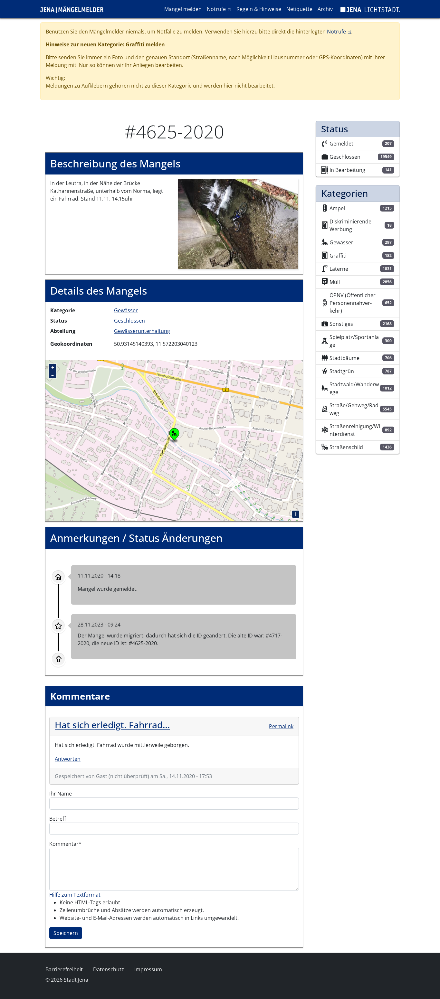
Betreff (57, 818)
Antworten (68, 758)
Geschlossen (129, 320)
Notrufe (220, 9)
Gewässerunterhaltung (142, 331)
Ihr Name (60, 793)
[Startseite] (74, 9)
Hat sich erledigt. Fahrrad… (112, 725)
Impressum (148, 969)
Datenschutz (108, 969)
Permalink (281, 726)
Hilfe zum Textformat (74, 894)
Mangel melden (183, 9)
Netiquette (299, 9)
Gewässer (126, 310)
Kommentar (64, 843)
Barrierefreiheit (64, 969)
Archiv (325, 9)
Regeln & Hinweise (258, 9)
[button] (238, 223)
